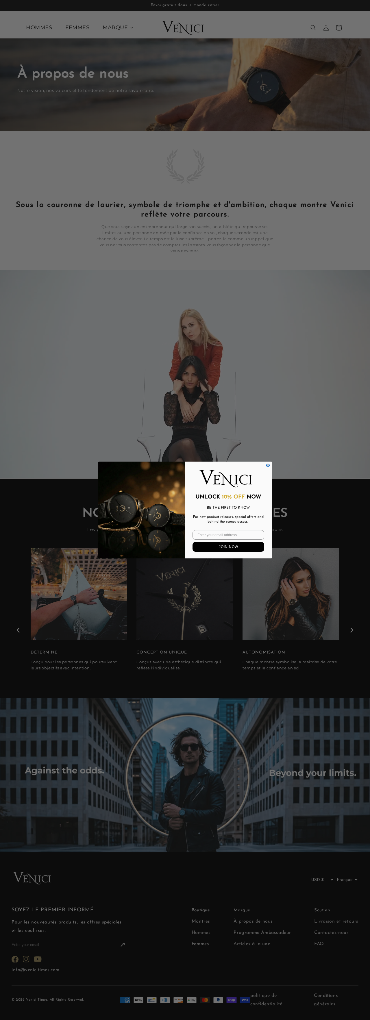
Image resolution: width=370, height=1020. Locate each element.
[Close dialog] (268, 465)
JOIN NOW (228, 547)
